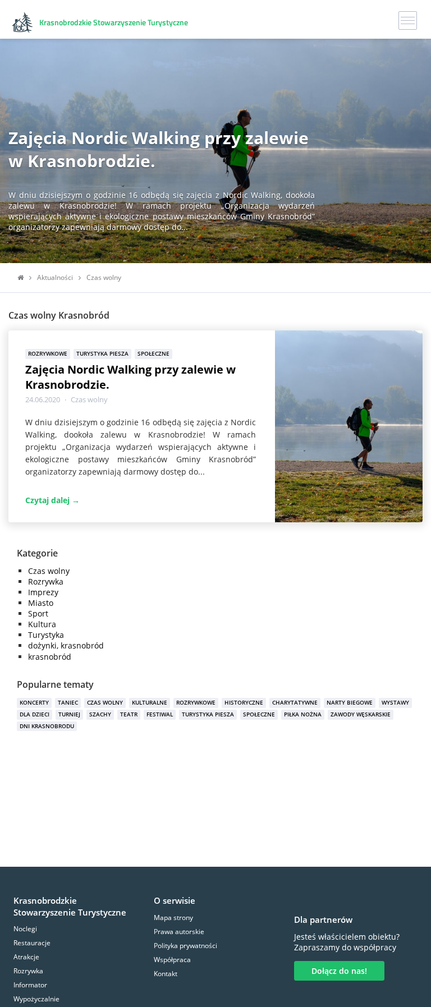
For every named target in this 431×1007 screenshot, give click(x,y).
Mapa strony (173, 917)
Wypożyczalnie (36, 999)
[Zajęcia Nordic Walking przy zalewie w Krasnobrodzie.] (349, 425)
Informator (30, 985)
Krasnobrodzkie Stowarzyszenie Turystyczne (69, 906)
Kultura (42, 624)
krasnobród (49, 656)
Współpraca (172, 959)
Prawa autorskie (179, 931)
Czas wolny (89, 399)
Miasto (40, 602)
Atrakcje (26, 957)
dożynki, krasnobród (66, 645)
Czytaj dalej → (52, 500)
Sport (38, 613)
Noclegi (25, 929)
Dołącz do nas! (339, 970)
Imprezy (43, 592)
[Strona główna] (20, 277)
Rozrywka (45, 581)
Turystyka (46, 634)
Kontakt (165, 973)
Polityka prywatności (185, 945)
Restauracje (32, 943)
